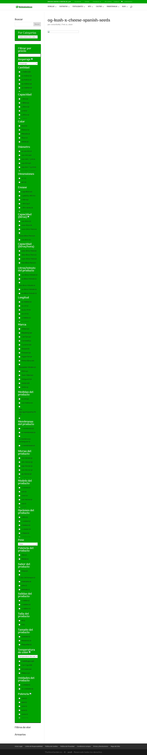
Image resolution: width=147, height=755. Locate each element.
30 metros (27, 88)
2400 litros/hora (29, 259)
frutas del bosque (27, 578)
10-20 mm (27, 151)
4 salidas (26, 609)
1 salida (25, 601)
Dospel (25, 349)
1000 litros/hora (29, 229)
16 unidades (27, 689)
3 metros (26, 318)
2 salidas (26, 605)
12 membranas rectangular (25, 440)
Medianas (26, 641)
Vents (25, 387)
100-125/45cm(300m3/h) (27, 412)
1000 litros (27, 225)
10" (24, 178)
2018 (70, 752)
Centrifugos (28, 661)
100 (24, 492)
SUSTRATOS (63, 7)
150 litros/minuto (29, 275)
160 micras (27, 462)
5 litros (25, 115)
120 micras (27, 458)
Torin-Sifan (27, 375)
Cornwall (26, 341)
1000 (25, 496)
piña (24, 585)
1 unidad (26, 521)
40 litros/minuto (29, 289)
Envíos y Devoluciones (100, 746)
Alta (24, 555)
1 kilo (25, 200)
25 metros (27, 84)
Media (25, 559)
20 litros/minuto (29, 279)
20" (24, 182)
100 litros (26, 221)
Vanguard (27, 379)
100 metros (27, 403)
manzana (26, 582)
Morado (26, 134)
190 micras (27, 466)
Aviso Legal (18, 746)
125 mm (26, 163)
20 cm (25, 314)
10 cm (25, 399)
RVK (25, 371)
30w (24, 706)
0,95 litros (27, 192)
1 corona (26, 488)
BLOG (124, 7)
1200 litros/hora (29, 251)
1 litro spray (27, 208)
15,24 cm (26, 310)
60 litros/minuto (29, 293)
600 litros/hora (29, 263)
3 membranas (28, 446)
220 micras (27, 470)
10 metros (27, 76)
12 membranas (28, 432)
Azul (24, 126)
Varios (26, 383)
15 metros (26, 80)
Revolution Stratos (27, 367)
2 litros (25, 103)
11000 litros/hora (27, 236)
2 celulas (26, 529)
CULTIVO (99, 7)
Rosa (25, 138)
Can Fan (26, 337)
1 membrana (28, 428)
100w (25, 714)
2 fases (25, 533)
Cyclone (26, 345)
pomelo (26, 589)
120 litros (26, 240)
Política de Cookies (51, 746)
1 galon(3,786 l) (28, 196)
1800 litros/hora (29, 255)
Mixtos (26, 673)
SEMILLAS (51, 7)
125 (24, 504)
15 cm (25, 306)
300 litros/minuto (27, 285)
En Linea (27, 669)
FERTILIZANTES (78, 7)
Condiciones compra (84, 746)
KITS (89, 7)
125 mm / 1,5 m (29, 167)
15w (24, 698)
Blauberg (27, 333)
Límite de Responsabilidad (34, 746)
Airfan (25, 329)
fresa (25, 571)
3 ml (24, 111)
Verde (25, 142)
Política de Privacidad (67, 746)
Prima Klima (28, 361)
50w (24, 710)
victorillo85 (55, 24)
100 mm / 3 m (28, 159)
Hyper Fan (27, 357)
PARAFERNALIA (112, 7)
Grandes (26, 637)
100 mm (26, 155)
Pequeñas (27, 645)
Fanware (26, 353)
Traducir (116, 1)
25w (24, 702)
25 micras (26, 474)
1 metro (26, 72)
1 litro (25, 99)
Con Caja (27, 665)
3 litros (25, 107)
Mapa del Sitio (115, 746)
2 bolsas (26, 525)
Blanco (25, 130)
